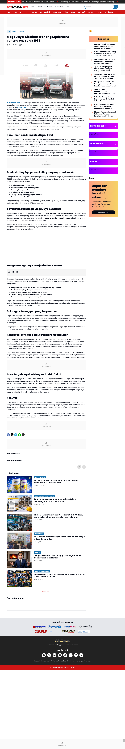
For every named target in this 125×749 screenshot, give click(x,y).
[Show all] (115, 126)
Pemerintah (17, 12)
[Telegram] (15, 434)
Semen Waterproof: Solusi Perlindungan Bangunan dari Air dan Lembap (104, 61)
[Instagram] (54, 655)
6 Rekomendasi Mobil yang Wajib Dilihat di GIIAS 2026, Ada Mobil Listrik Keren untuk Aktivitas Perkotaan (58, 516)
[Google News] (65, 655)
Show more (46, 592)
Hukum (34, 12)
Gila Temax (71, 667)
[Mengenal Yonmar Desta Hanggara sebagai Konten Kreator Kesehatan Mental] (19, 559)
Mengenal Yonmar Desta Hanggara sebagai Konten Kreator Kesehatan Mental (57, 556)
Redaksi (37, 661)
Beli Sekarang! (103, 212)
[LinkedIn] (76, 655)
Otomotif (81, 12)
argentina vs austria (42, 571)
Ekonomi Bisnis (45, 12)
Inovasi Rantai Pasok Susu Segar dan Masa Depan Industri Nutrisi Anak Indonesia (56, 481)
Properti (99, 12)
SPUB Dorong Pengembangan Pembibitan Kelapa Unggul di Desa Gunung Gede (59, 538)
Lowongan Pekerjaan (84, 661)
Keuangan (57, 12)
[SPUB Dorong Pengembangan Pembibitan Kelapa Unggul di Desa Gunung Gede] (19, 540)
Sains (73, 12)
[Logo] (62, 640)
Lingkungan (39, 534)
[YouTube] (60, 655)
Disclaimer (48, 7)
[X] (12, 434)
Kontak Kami (45, 661)
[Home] (9, 31)
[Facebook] (8, 434)
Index (68, 7)
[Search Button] (116, 7)
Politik (27, 12)
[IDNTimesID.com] (17, 7)
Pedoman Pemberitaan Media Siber (63, 661)
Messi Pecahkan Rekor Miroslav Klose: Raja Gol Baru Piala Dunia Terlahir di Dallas (59, 575)
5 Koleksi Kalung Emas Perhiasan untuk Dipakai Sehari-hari (104, 99)
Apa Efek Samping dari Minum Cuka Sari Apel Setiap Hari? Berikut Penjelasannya (103, 69)
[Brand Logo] (39, 627)
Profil (40, 7)
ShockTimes (59, 667)
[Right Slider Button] (116, 12)
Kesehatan (109, 12)
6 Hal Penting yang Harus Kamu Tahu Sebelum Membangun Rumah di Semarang (67, 2)
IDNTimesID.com (14, 103)
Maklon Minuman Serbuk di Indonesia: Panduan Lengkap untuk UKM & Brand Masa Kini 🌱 (105, 114)
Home (33, 7)
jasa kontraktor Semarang (44, 496)
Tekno (66, 12)
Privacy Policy (59, 7)
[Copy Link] (23, 434)
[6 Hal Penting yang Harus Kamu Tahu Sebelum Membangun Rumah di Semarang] (19, 503)
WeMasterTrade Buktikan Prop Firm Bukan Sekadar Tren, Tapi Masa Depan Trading (104, 76)
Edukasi (90, 12)
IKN (9, 12)
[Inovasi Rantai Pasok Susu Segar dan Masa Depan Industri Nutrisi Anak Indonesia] (19, 484)
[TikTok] (71, 655)
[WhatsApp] (19, 434)
